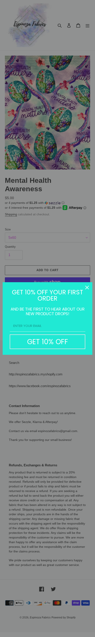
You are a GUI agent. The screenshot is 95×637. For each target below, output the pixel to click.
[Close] (87, 287)
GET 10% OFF (47, 342)
